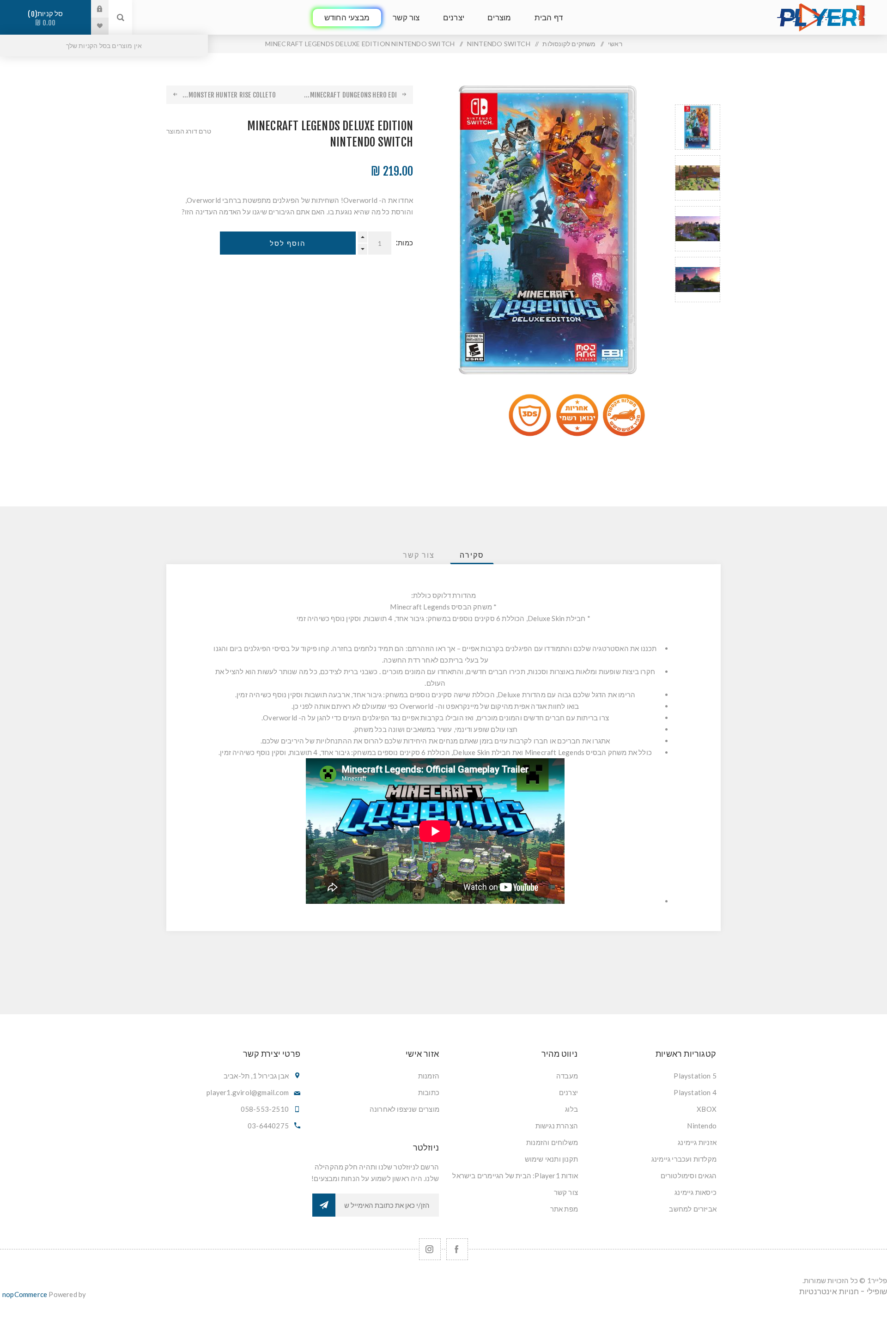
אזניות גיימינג (697, 1142)
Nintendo (702, 1125)
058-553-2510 (265, 1109)
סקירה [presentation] (472, 555)
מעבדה (567, 1076)
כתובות (428, 1092)
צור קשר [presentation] (419, 555)
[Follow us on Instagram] (430, 1249)
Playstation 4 (695, 1092)
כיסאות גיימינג (695, 1192)
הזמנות (428, 1076)
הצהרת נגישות (556, 1125)
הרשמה (323, 1205)
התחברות (93, 9)
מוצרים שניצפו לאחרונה (404, 1109)
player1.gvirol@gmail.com (248, 1092)
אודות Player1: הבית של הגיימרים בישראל (515, 1175)
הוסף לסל (288, 243)
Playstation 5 (695, 1076)
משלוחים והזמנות (552, 1142)
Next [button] (697, 313)
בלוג (571, 1109)
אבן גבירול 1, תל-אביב (256, 1076)
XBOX (707, 1109)
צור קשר (566, 1192)
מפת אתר (564, 1209)
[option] (697, 127)
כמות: (404, 242)
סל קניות (47, 18)
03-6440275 (268, 1125)
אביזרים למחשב (693, 1209)
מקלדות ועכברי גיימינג (684, 1159)
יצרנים (568, 1092)
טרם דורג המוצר (188, 131)
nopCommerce (24, 1294)
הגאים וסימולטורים (689, 1175)
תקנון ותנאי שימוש (551, 1159)
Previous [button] (697, 93)
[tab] (471, 555)
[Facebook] (457, 1249)
